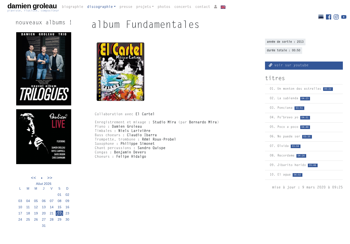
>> (49, 178)
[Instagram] (337, 17)
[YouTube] (343, 17)
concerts (182, 7)
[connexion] (215, 7)
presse (126, 7)
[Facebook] (330, 17)
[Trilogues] (322, 17)
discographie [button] (100, 7)
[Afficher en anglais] (222, 6)
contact (202, 7)
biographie (72, 7)
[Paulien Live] (43, 137)
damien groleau (33, 7)
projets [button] (143, 7)
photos (164, 7)
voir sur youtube (290, 65)
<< (33, 178)
